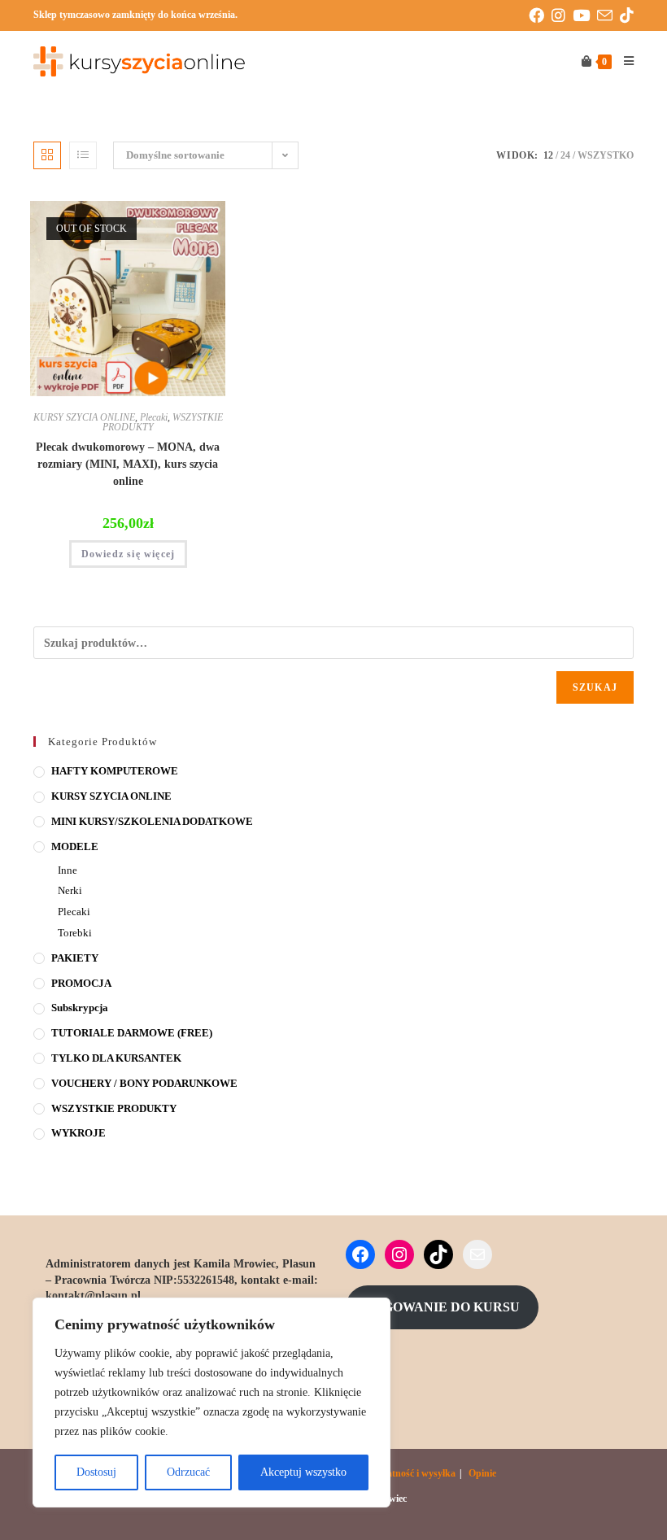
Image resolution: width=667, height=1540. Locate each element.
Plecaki (154, 417)
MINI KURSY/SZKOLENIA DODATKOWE (152, 821)
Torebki (75, 933)
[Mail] (477, 1254)
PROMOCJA (81, 983)
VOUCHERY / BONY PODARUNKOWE (144, 1083)
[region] (211, 1402)
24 (565, 155)
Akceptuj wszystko (303, 1472)
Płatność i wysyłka (417, 1473)
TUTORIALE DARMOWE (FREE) (131, 1033)
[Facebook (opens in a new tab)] (540, 15)
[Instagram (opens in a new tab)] (562, 15)
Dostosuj (96, 1472)
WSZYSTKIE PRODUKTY (114, 1108)
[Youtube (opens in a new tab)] (585, 15)
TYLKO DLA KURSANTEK (116, 1058)
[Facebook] (360, 1254)
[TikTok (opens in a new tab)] (627, 15)
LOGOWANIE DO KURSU (442, 1307)
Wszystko (606, 155)
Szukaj (595, 687)
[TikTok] (438, 1254)
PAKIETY (74, 958)
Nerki (70, 890)
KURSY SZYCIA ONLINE (84, 417)
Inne (67, 870)
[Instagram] (399, 1254)
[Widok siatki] (47, 155)
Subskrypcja (79, 1007)
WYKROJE (78, 1133)
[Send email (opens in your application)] (608, 16)
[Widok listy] (83, 155)
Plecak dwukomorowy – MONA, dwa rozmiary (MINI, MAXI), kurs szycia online (128, 464)
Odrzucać (188, 1472)
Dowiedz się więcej (128, 554)
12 (548, 155)
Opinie (482, 1473)
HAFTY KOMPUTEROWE (114, 771)
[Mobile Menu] (623, 62)
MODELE (74, 846)
